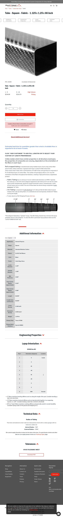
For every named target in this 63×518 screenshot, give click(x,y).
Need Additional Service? (20, 137)
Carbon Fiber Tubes (17, 8)
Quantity (8, 104)
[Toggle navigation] (50, 6)
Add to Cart (20, 114)
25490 (24, 8)
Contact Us (23, 471)
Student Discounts (39, 471)
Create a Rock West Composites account (19, 123)
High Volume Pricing (31, 93)
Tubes (10, 8)
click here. (32, 196)
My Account (37, 469)
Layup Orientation (38, 20)
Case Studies (9, 474)
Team (21, 476)
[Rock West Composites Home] (14, 6)
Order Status (38, 479)
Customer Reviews (39, 474)
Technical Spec (40, 434)
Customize (21, 119)
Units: (6, 238)
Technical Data (52, 20)
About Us (22, 469)
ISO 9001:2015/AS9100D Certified (55, 489)
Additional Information (9, 20)
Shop (6, 8)
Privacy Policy (34, 510)
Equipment (8, 476)
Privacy (22, 481)
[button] (31, 233)
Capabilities (8, 471)
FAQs (35, 476)
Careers (22, 474)
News (36, 481)
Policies (22, 479)
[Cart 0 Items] (56, 5)
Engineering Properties (23, 20)
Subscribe (55, 474)
